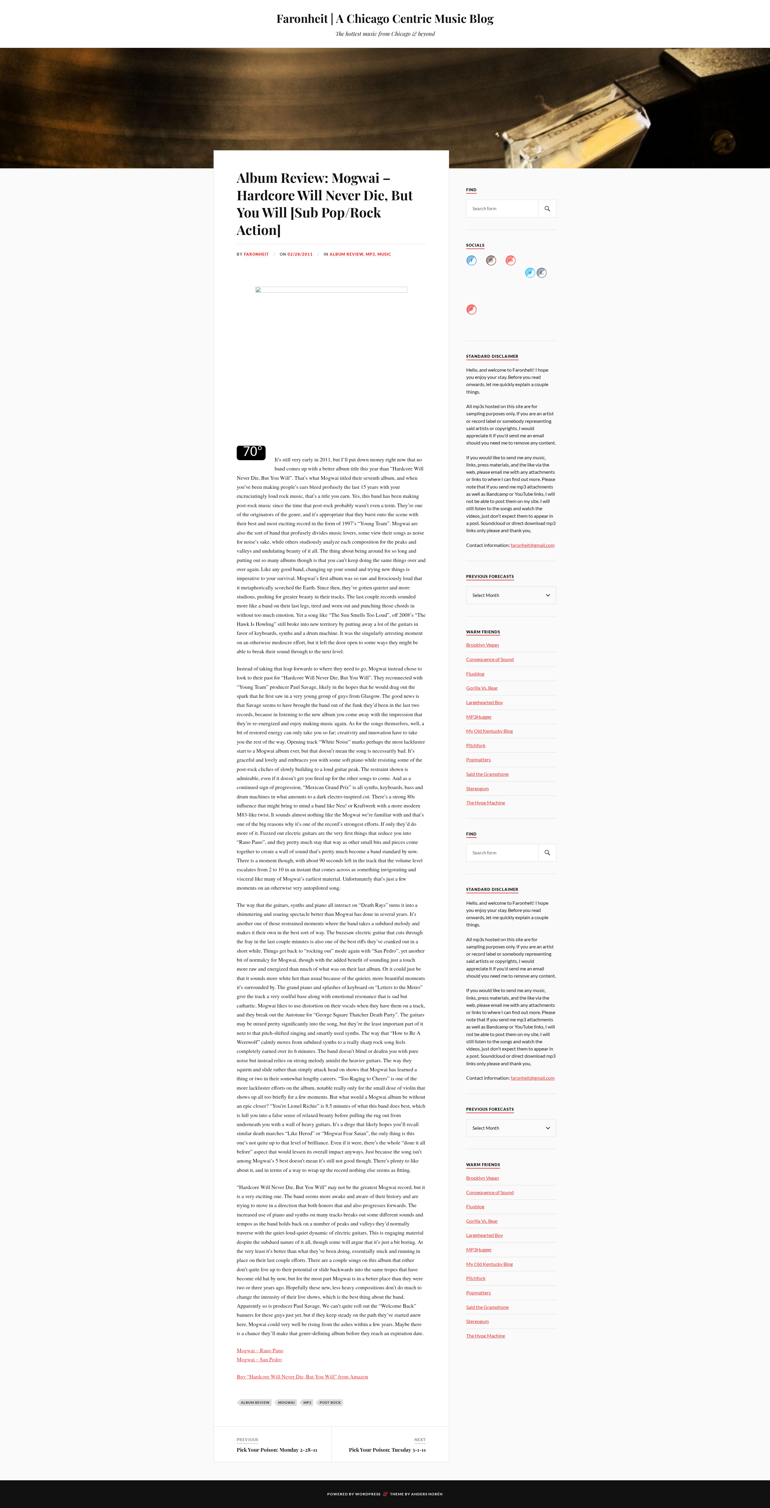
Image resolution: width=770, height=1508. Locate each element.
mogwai (286, 1402)
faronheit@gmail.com (533, 545)
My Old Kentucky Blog (489, 731)
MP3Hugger (479, 717)
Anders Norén (427, 1494)
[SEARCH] (547, 208)
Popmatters (478, 759)
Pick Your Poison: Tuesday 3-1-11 (387, 1449)
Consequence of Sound (490, 659)
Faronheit (256, 254)
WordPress (367, 1494)
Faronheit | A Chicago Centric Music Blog (385, 18)
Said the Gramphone (487, 774)
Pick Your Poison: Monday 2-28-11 (277, 1449)
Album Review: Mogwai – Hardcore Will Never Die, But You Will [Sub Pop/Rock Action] (325, 203)
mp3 (370, 254)
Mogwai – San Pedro (259, 1359)
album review (346, 254)
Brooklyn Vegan (482, 645)
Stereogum (477, 788)
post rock (330, 1402)
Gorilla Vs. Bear (482, 688)
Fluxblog (475, 673)
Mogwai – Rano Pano (260, 1350)
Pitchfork (475, 745)
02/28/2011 (300, 254)
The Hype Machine (485, 802)
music (384, 254)
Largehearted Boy (484, 702)
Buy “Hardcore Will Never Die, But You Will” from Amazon (302, 1376)
